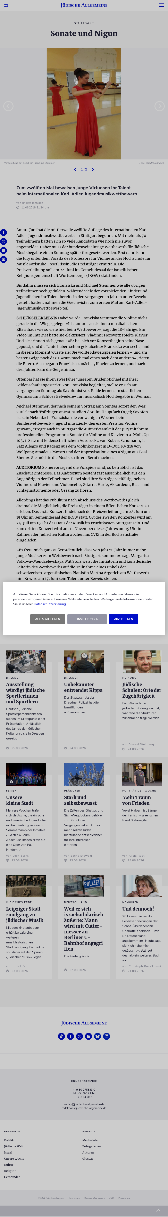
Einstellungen (87, 619)
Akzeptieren (123, 619)
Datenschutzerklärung (50, 604)
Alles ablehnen (47, 619)
